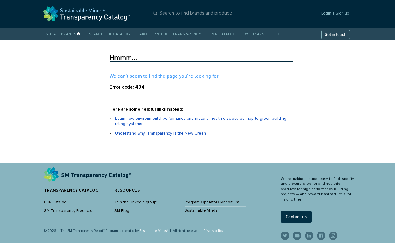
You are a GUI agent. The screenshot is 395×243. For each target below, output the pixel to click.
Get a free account (197, 150)
